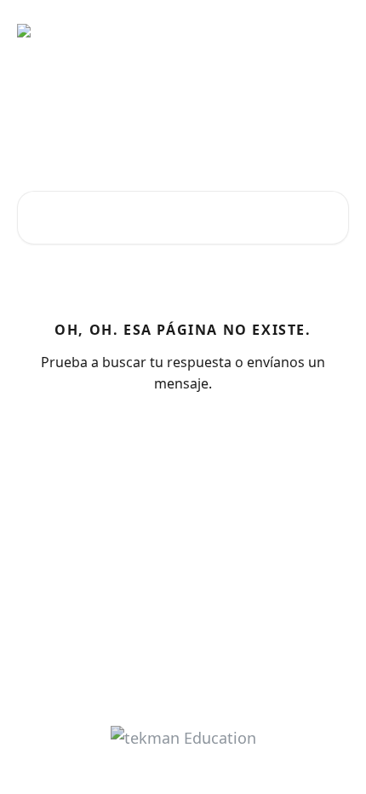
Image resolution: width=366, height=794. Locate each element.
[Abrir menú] (333, 30)
